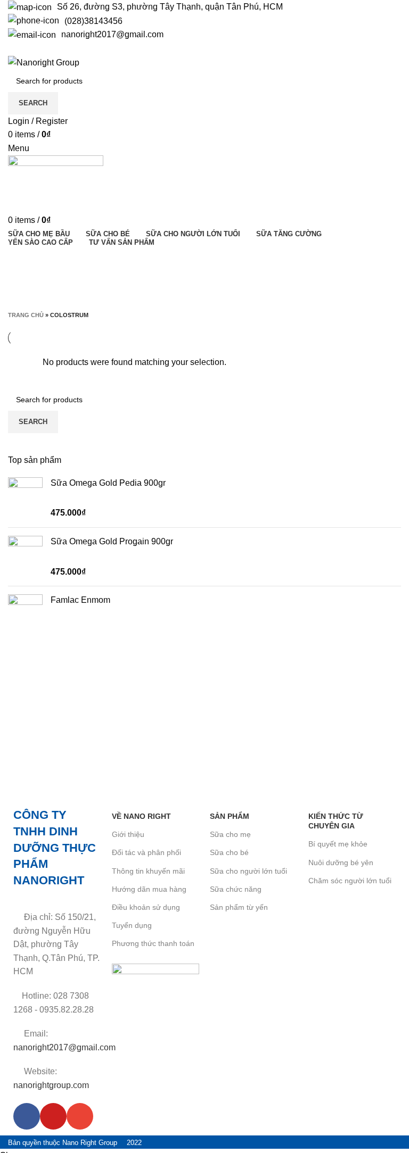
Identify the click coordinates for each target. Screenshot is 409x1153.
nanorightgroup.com (51, 1085)
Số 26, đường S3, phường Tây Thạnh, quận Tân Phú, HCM (170, 6)
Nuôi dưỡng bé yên (340, 862)
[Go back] (21, 260)
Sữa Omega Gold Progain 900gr (112, 541)
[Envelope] (80, 1116)
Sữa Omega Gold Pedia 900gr (108, 482)
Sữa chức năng (235, 889)
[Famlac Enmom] (25, 611)
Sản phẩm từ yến (239, 907)
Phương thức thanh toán (153, 943)
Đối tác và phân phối (146, 852)
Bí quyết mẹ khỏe (337, 844)
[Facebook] (26, 1116)
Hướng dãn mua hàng (149, 889)
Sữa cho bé (229, 852)
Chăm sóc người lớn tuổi (349, 880)
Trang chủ (26, 315)
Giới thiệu (128, 834)
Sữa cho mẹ (230, 834)
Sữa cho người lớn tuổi (248, 871)
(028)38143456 (93, 21)
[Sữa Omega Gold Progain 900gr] (25, 557)
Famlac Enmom (80, 599)
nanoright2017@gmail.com (112, 34)
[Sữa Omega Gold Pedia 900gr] (25, 498)
